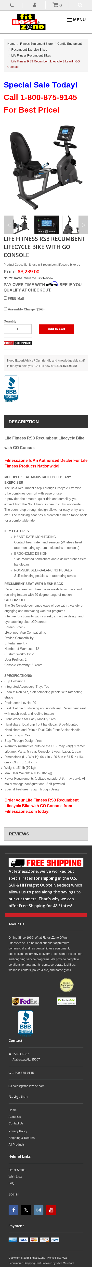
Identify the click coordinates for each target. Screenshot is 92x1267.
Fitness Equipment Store (36, 43)
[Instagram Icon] (39, 1210)
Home (11, 43)
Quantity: (10, 321)
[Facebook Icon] (14, 1210)
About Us (15, 1117)
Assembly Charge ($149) (25, 309)
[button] (35, 4)
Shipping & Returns (22, 1138)
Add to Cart (56, 329)
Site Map (62, 1257)
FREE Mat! (15, 298)
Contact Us (16, 1123)
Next (83, 225)
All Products (17, 1144)
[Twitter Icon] (26, 1210)
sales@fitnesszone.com (28, 1086)
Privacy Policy (18, 1131)
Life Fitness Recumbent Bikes (31, 55)
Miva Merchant (65, 1263)
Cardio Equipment (69, 43)
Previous (8, 225)
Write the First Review (38, 278)
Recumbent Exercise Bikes (29, 49)
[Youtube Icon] (51, 1210)
